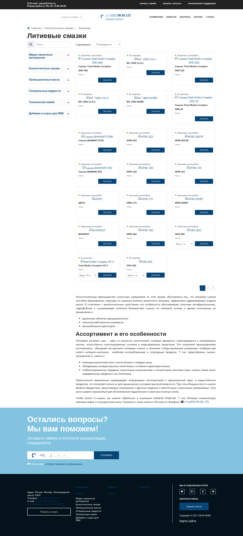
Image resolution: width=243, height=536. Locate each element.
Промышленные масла (44, 79)
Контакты (185, 17)
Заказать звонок (114, 19)
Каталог (198, 17)
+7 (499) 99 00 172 (49, 498)
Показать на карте (49, 511)
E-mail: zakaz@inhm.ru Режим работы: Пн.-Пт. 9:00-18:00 (46, 4)
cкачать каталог (172, 3)
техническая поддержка (202, 3)
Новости (171, 17)
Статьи (210, 17)
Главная (36, 28)
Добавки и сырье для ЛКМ (46, 113)
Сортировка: (83, 44)
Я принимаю (36, 464)
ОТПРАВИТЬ (106, 455)
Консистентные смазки (59, 28)
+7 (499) (118, 15)
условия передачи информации (63, 464)
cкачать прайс (148, 3)
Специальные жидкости (45, 90)
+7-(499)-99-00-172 (196, 402)
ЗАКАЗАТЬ (107, 80)
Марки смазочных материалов (41, 56)
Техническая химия (41, 102)
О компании (156, 17)
